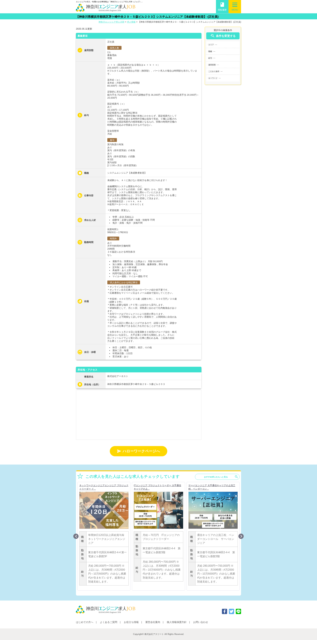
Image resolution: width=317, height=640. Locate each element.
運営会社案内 (152, 622)
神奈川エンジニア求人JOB (111, 22)
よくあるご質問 (108, 622)
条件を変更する (223, 36)
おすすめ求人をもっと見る (221, 477)
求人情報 (131, 22)
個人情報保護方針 (177, 622)
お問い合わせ (200, 622)
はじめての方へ (84, 622)
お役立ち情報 (131, 622)
